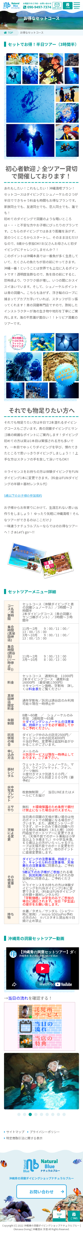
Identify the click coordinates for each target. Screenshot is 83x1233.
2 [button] (24, 1114)
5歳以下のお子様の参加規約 (23, 495)
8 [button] (58, 1114)
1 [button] (19, 1114)
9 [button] (64, 1114)
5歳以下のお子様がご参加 (41, 871)
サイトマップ (15, 1132)
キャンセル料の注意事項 (46, 862)
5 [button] (41, 1114)
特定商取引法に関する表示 (24, 1138)
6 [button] (47, 1114)
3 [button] (30, 1114)
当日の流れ (18, 998)
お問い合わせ (41, 1192)
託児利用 (35, 875)
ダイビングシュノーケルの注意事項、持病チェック (48, 723)
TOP (10, 32)
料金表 (33, 688)
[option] (41, 1081)
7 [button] (52, 1114)
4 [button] (35, 1114)
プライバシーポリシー (45, 1132)
